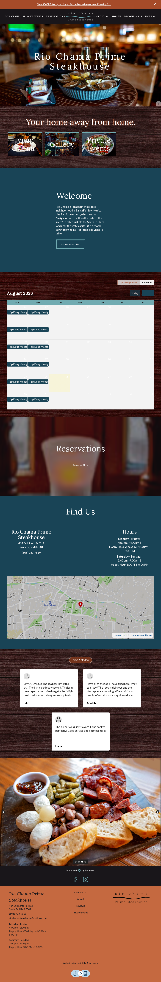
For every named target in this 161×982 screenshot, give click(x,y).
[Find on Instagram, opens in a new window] (86, 880)
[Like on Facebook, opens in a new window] (75, 880)
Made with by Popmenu (48, 870)
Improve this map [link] (144, 635)
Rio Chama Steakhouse (131, 898)
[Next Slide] (157, 812)
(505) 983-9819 (17, 913)
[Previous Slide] (3, 812)
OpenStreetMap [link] (130, 635)
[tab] (128, 282)
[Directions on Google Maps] (80, 607)
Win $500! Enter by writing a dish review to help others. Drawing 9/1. (74, 4)
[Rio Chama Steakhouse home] (80, 16)
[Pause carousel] (158, 103)
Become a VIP (133, 16)
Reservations (55, 16)
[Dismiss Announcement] (154, 4)
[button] (150, 16)
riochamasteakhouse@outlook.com (28, 917)
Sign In (116, 16)
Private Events (32, 16)
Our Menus (12, 16)
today (135, 293)
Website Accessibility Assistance (80, 962)
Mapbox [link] (118, 635)
